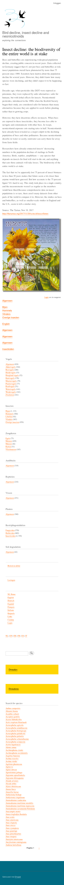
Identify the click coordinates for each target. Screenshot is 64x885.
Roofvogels (10, 386)
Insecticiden (8, 349)
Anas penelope (11, 831)
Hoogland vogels (12, 375)
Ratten (8, 446)
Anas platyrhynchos (13, 833)
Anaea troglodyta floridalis (16, 814)
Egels (8, 438)
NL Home (12, 594)
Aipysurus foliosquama (15, 778)
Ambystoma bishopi (13, 794)
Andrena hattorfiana (13, 845)
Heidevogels (11, 372)
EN (11, 635)
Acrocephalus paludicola (15, 733)
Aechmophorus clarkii (14, 750)
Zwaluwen (10, 394)
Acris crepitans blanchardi (16, 722)
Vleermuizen (11, 449)
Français (11, 607)
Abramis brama (12, 711)
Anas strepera (11, 836)
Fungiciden (10, 530)
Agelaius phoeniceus (14, 764)
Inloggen (57, 3)
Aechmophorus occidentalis (17, 753)
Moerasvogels (11, 381)
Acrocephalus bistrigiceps (16, 730)
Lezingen (11, 580)
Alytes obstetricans (13, 786)
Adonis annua (11, 747)
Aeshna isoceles (12, 758)
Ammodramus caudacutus (16, 800)
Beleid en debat (14, 565)
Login (46, 297)
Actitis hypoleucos (13, 744)
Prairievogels (11, 383)
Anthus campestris (13, 708)
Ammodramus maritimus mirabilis (19, 803)
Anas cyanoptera (12, 828)
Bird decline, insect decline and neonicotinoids (25, 34)
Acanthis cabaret (12, 714)
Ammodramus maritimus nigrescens (20, 806)
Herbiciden (10, 533)
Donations (14, 688)
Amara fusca (11, 789)
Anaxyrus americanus (14, 839)
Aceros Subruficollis (14, 719)
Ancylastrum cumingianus (16, 842)
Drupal (18, 876)
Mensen (9, 441)
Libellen (9, 416)
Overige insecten (10, 317)
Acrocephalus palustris (15, 736)
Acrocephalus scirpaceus (15, 741)
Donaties (13, 669)
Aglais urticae (11, 769)
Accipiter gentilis (13, 716)
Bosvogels (10, 369)
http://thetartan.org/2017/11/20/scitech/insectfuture (25, 213)
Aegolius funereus (13, 755)
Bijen (4, 307)
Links (10, 616)
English (6, 323)
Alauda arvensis (12, 781)
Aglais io (9, 767)
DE (15, 635)
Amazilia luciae (12, 792)
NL (7, 635)
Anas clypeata (11, 822)
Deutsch (11, 600)
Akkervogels (11, 367)
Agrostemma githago (14, 772)
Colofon (11, 619)
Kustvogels (10, 378)
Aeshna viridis (11, 761)
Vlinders (6, 314)
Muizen (9, 443)
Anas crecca (10, 825)
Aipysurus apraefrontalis (15, 775)
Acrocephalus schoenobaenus (17, 739)
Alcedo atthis (11, 783)
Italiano (11, 610)
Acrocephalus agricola (14, 725)
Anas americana (12, 820)
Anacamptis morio (13, 811)
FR (19, 635)
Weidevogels (11, 392)
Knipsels (11, 613)
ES (23, 635)
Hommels (7, 310)
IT (26, 635)
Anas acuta (10, 817)
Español (11, 604)
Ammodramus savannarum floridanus (20, 808)
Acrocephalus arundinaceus (16, 728)
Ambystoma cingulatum (15, 797)
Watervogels (11, 389)
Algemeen (7, 300)
